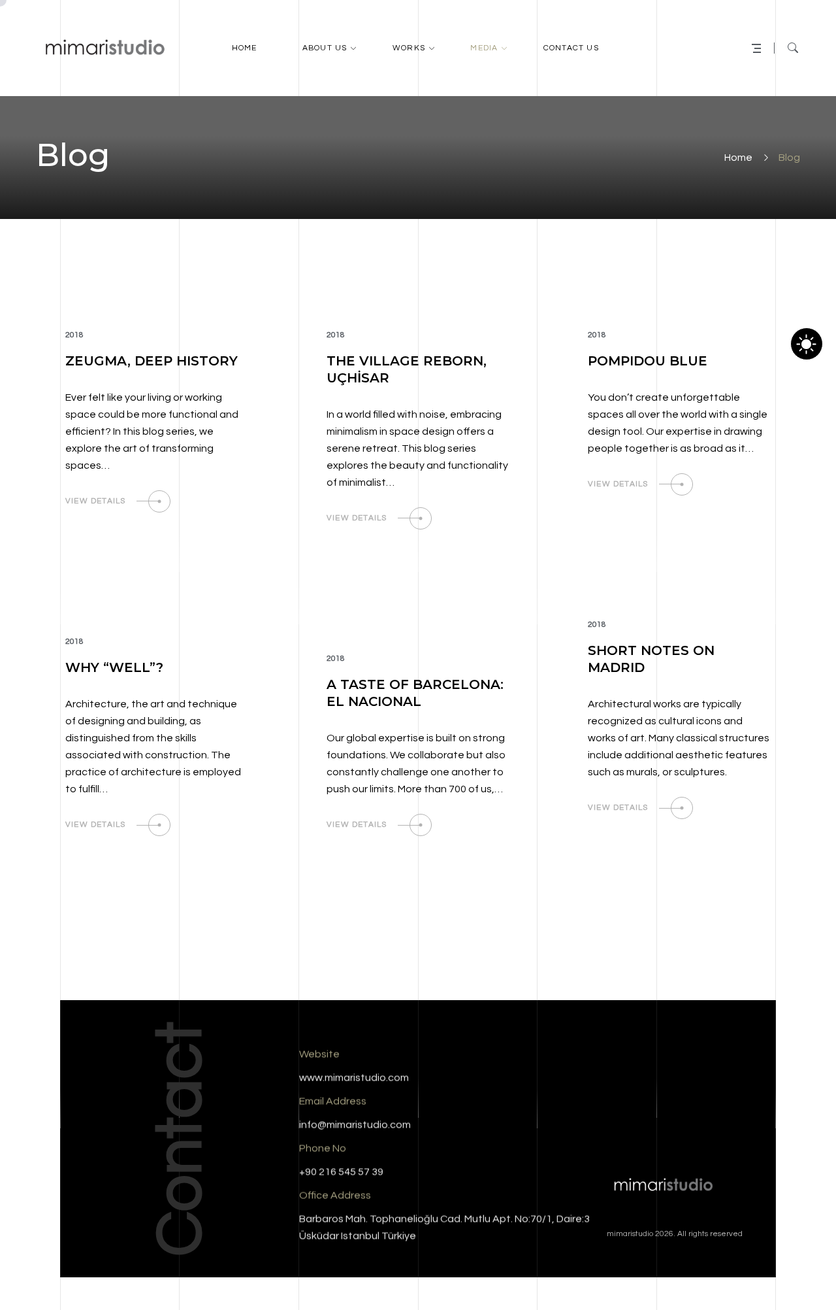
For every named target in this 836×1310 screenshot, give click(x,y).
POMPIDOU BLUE (647, 361)
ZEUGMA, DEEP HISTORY (151, 361)
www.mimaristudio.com (354, 1078)
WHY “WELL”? (114, 667)
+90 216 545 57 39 (341, 1172)
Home (738, 157)
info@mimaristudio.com (355, 1125)
